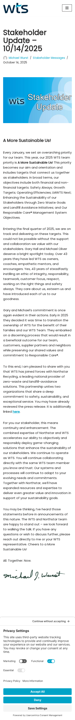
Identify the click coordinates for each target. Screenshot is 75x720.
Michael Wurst (18, 58)
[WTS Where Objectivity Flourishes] (15, 8)
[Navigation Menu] (67, 7)
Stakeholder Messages (49, 58)
